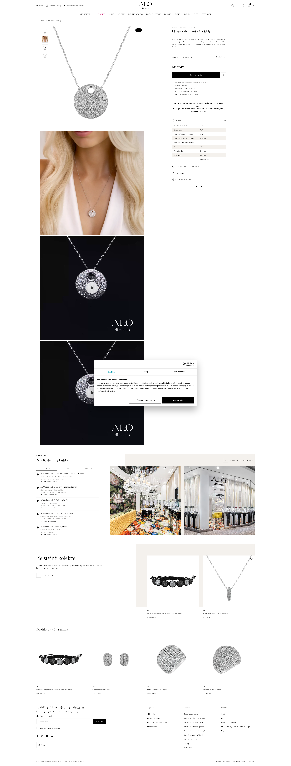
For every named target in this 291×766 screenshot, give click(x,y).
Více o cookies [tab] (179, 372)
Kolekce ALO (191, 28)
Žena (41, 716)
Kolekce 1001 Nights (179, 28)
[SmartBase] (79, 761)
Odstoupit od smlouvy (223, 761)
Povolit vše (178, 400)
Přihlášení (99, 721)
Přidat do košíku (196, 75)
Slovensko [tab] (88, 468)
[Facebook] (37, 736)
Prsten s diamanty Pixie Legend (157, 689)
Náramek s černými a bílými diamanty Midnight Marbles (165, 613)
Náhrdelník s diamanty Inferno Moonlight (216, 613)
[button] (177, 47)
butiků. (199, 106)
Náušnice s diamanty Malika (101, 689)
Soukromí (252, 761)
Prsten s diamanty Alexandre (212, 689)
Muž (50, 716)
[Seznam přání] (238, 5)
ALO (138, 30)
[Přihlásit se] (243, 5)
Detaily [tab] (145, 372)
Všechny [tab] (47, 468)
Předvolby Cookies (144, 400)
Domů (42, 21)
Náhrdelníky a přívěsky (53, 21)
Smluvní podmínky (239, 761)
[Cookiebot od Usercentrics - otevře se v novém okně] (184, 364)
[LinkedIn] (52, 736)
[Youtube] (47, 736)
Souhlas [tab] (111, 372)
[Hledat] (232, 5)
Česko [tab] (68, 468)
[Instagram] (42, 736)
